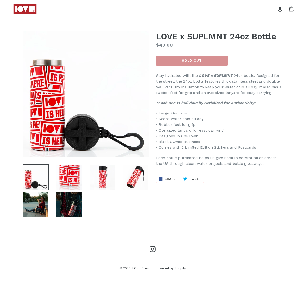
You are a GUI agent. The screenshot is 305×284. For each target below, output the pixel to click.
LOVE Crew (140, 268)
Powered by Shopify (170, 268)
